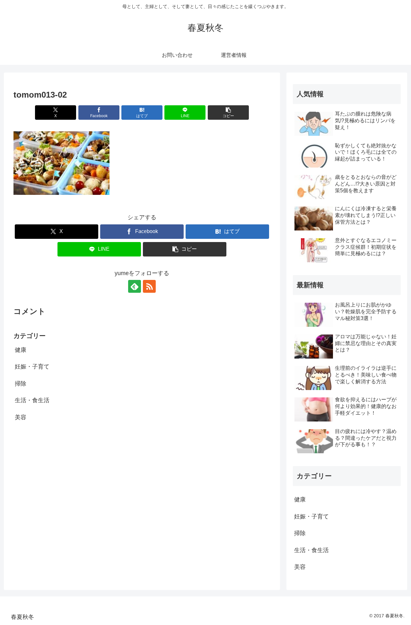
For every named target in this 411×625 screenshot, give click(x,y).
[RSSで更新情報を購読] (149, 286)
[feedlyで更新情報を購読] (134, 286)
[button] (228, 112)
